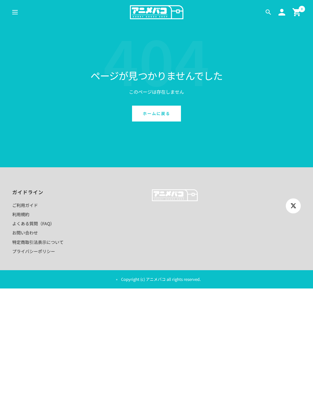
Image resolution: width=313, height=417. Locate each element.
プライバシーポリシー (33, 251)
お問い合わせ (25, 233)
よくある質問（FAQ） (33, 223)
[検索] (268, 12)
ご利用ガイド (25, 205)
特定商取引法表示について (38, 242)
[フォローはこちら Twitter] (293, 205)
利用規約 (20, 214)
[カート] (297, 12)
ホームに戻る (156, 113)
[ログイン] (281, 12)
